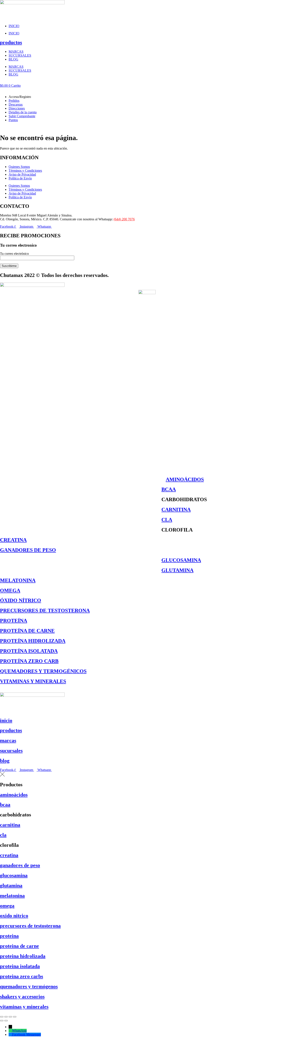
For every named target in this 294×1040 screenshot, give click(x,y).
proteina (9, 936)
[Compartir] (10, 1016)
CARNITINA (176, 509)
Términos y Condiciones (25, 170)
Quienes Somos (19, 166)
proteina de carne (19, 946)
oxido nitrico (14, 915)
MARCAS (16, 51)
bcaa (5, 804)
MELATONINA (18, 580)
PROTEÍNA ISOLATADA (29, 651)
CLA (166, 519)
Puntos (13, 120)
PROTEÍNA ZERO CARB (29, 661)
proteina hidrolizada (22, 956)
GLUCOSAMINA (181, 560)
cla (3, 835)
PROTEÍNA (13, 620)
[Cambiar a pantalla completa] (6, 1016)
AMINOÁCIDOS (185, 479)
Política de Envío (20, 178)
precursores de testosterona (30, 926)
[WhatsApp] (10, 1030)
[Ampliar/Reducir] (1, 1016)
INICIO (14, 26)
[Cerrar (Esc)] (14, 1016)
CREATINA (13, 540)
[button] (147, 89)
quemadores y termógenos (29, 986)
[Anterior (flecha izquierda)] (1, 1020)
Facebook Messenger (26, 1034)
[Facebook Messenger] (10, 1034)
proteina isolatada (20, 966)
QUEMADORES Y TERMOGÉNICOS (43, 671)
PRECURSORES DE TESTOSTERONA (45, 610)
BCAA (168, 489)
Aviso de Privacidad (22, 174)
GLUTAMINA (177, 570)
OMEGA (10, 590)
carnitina (10, 825)
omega (7, 906)
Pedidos (14, 100)
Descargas (16, 104)
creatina (9, 855)
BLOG (13, 59)
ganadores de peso (20, 865)
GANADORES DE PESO (28, 550)
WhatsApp (19, 1030)
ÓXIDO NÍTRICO (20, 600)
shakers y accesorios (22, 996)
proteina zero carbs (21, 976)
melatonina (12, 895)
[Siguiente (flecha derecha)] (6, 1020)
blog (4, 760)
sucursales (11, 750)
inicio (6, 720)
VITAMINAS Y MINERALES (33, 681)
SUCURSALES (20, 55)
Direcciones (17, 108)
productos (11, 42)
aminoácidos (14, 794)
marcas (8, 740)
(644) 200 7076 (124, 219)
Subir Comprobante (22, 116)
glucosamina (14, 875)
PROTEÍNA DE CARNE (27, 631)
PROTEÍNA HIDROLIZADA (32, 641)
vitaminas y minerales (24, 1006)
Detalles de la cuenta (23, 112)
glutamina (11, 885)
